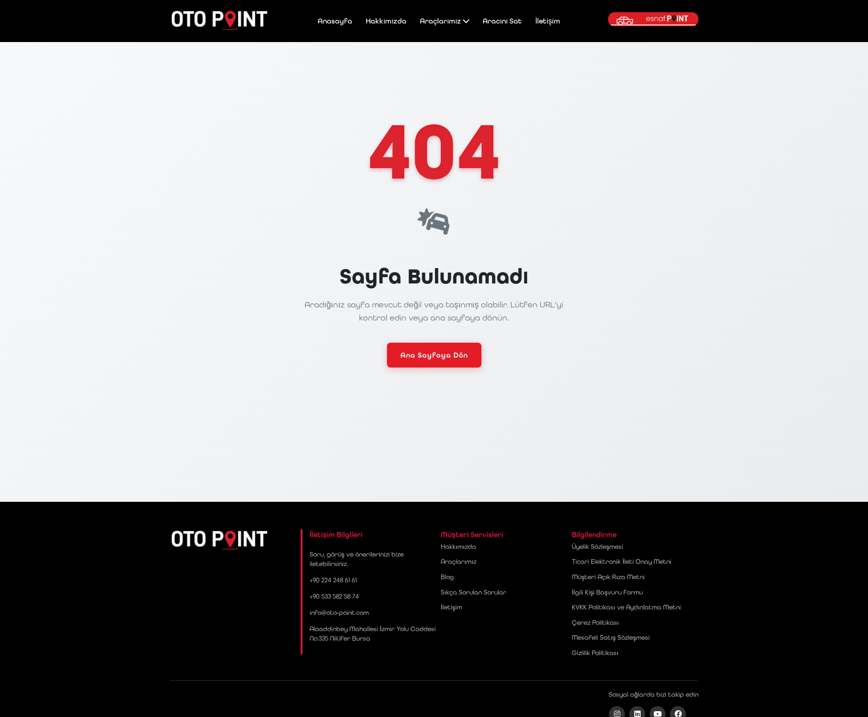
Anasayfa (335, 21)
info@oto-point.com (339, 612)
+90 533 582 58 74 (334, 596)
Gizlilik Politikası (595, 652)
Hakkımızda (386, 21)
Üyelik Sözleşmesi (597, 546)
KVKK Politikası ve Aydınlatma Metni (626, 607)
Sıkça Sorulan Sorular (473, 592)
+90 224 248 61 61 (333, 580)
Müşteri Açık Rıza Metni (608, 576)
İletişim (547, 21)
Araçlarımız (441, 21)
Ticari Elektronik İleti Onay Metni (621, 561)
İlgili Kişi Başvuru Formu (607, 592)
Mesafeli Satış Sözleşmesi (611, 637)
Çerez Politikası (595, 622)
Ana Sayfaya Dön (434, 355)
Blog (447, 576)
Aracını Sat (502, 21)
